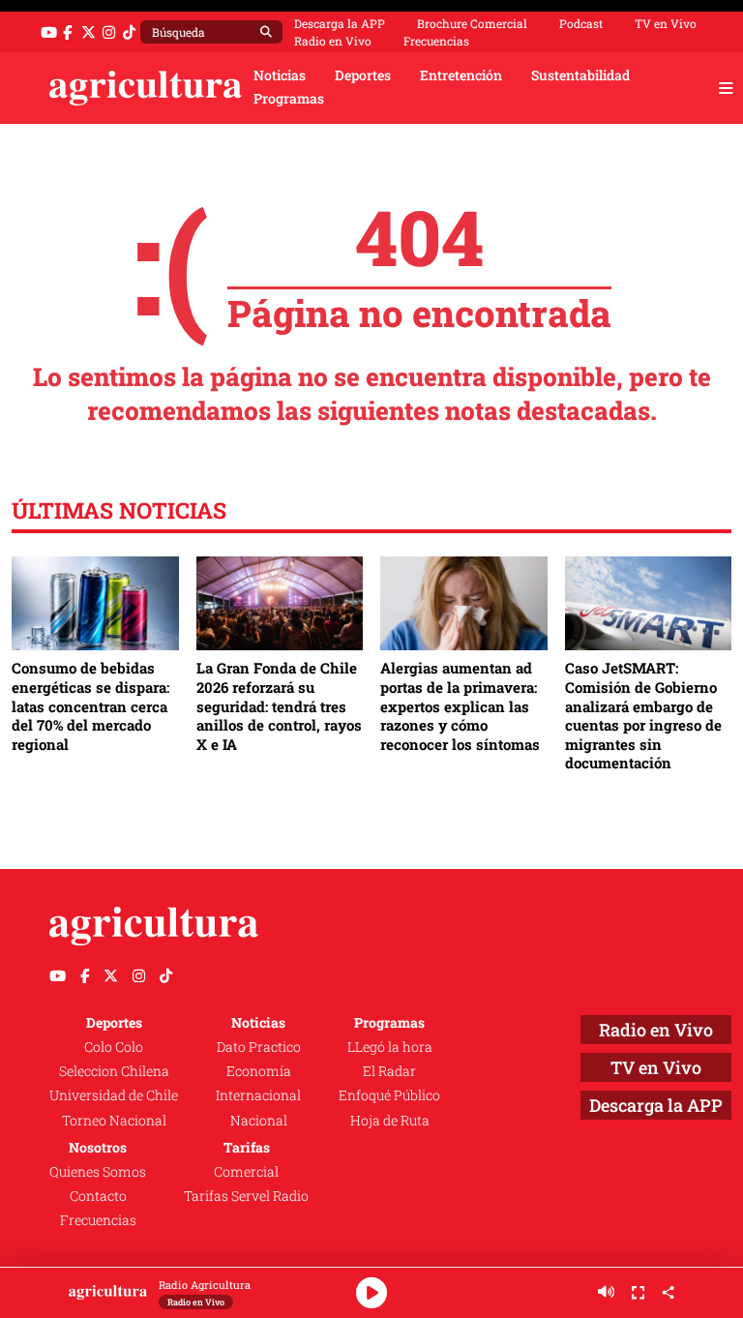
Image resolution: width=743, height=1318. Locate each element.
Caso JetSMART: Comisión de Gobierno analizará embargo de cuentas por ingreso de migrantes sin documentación (643, 715)
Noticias (279, 75)
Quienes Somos (97, 1172)
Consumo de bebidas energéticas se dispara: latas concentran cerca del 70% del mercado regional (90, 706)
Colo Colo (113, 1047)
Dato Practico (259, 1047)
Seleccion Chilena (114, 1071)
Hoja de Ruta (390, 1120)
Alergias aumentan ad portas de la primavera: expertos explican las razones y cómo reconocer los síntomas (460, 706)
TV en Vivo (666, 23)
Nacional (258, 1120)
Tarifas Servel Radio (246, 1196)
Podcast (581, 23)
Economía (258, 1071)
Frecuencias (436, 40)
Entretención (461, 75)
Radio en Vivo (333, 40)
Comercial (246, 1172)
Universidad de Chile (113, 1095)
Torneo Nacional (114, 1120)
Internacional (258, 1095)
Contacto (98, 1196)
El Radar (389, 1071)
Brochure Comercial (472, 23)
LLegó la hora (389, 1047)
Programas (288, 98)
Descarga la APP (339, 23)
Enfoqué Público (389, 1095)
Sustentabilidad (580, 75)
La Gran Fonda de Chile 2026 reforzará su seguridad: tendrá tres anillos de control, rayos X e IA (279, 706)
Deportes (363, 75)
